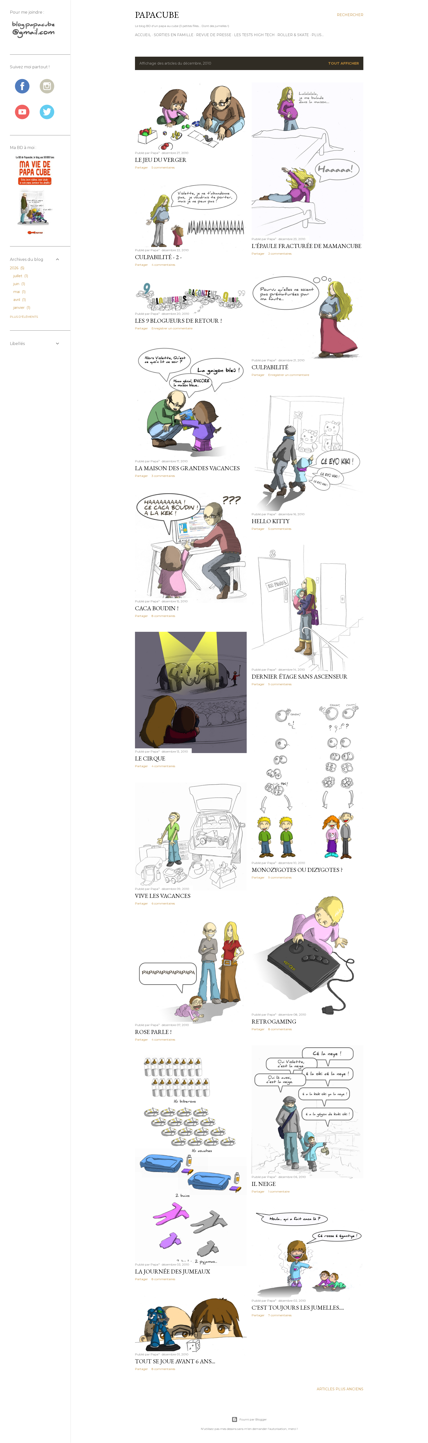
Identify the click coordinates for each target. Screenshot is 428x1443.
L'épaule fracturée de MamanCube (306, 246)
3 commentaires (163, 476)
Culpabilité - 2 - (158, 257)
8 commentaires (163, 616)
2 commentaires (280, 253)
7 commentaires (280, 1315)
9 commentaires (280, 684)
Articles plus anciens (340, 1389)
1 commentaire (279, 1191)
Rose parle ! (153, 1032)
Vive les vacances (162, 896)
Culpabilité (270, 367)
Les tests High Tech (254, 35)
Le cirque (150, 758)
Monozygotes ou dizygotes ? (297, 870)
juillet (20, 276)
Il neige (264, 1184)
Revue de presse (213, 35)
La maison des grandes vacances (187, 468)
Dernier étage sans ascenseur (300, 676)
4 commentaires (163, 265)
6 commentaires (163, 903)
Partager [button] (141, 167)
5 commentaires (163, 167)
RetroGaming (274, 1021)
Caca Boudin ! (157, 608)
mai (19, 292)
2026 (16, 268)
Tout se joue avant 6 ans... (175, 1361)
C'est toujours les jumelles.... (298, 1307)
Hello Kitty (270, 521)
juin (18, 284)
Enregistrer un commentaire (288, 375)
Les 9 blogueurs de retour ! (178, 320)
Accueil (143, 35)
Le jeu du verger (161, 160)
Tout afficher (343, 63)
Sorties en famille (173, 35)
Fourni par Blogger (253, 1419)
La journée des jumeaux (172, 1271)
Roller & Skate (293, 35)
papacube (157, 15)
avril (19, 299)
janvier (21, 307)
